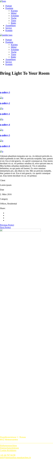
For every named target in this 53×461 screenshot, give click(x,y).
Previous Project (7, 225)
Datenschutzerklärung (9, 448)
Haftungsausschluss (8, 445)
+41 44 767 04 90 (7, 455)
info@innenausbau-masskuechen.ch (15, 457)
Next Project (5, 227)
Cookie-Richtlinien (8, 450)
